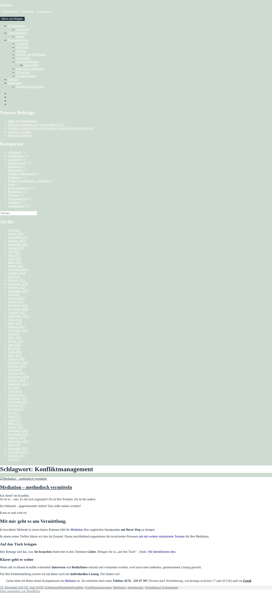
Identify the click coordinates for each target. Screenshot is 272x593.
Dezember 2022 (18, 305)
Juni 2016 (14, 445)
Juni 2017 (14, 416)
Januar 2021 (15, 341)
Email (247, 580)
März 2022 (15, 323)
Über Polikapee (17, 33)
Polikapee (6, 5)
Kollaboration (16, 25)
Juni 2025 (14, 255)
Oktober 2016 (16, 437)
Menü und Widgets (12, 18)
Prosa (11, 184)
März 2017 (15, 423)
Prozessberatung (18, 40)
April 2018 (15, 391)
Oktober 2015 (16, 455)
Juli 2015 (14, 459)
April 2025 (15, 258)
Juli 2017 (14, 412)
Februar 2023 (16, 298)
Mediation (22, 47)
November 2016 (18, 434)
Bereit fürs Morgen (20, 135)
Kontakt (13, 79)
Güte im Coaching (19, 131)
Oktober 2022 (16, 312)
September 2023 (18, 291)
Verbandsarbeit (17, 199)
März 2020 (15, 355)
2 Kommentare (168, 587)
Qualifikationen (25, 76)
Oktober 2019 (16, 366)
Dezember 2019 (18, 362)
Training (21, 51)
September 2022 (18, 316)
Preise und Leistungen (30, 68)
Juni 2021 (14, 334)
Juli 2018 (14, 387)
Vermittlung (152, 587)
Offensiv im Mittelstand (31, 54)
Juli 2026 (14, 230)
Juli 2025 (14, 251)
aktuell (20, 36)
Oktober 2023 (16, 287)
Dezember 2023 (18, 283)
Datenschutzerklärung (29, 86)
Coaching (22, 43)
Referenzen (23, 72)
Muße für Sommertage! (22, 121)
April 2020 (15, 351)
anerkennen (15, 156)
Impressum (15, 83)
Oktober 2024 (16, 273)
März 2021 (15, 337)
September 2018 (18, 384)
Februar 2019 (16, 373)
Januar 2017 (15, 427)
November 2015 (18, 452)
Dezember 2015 (18, 448)
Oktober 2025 (16, 240)
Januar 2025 (15, 266)
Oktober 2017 (16, 405)
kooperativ (22, 29)
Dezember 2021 (18, 330)
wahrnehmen (16, 206)
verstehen (14, 202)
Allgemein (14, 152)
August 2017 (16, 409)
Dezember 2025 (18, 237)
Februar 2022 (16, 326)
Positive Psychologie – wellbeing (29, 181)
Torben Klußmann (27, 61)
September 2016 (18, 441)
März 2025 (15, 262)
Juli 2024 (14, 276)
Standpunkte (135, 587)
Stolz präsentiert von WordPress (20, 591)
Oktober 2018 (16, 380)
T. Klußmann (50, 587)
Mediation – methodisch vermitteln (36, 487)
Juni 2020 (14, 344)
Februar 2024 (16, 280)
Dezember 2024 (18, 269)
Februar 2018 (16, 394)
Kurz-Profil (31, 65)
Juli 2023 (14, 294)
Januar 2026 (15, 233)
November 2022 (18, 309)
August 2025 (16, 248)
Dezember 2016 (18, 430)
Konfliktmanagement (98, 587)
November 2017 (18, 402)
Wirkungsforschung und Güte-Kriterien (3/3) (36, 124)
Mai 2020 (14, 348)
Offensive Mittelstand (21, 173)
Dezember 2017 (18, 398)
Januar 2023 (15, 301)
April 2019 (15, 369)
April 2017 (15, 420)
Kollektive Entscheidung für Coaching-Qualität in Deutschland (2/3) (51, 128)
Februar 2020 (16, 359)
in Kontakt (22, 58)
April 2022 (15, 319)
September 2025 (18, 244)
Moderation (15, 170)
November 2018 (18, 377)
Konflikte (77, 587)
